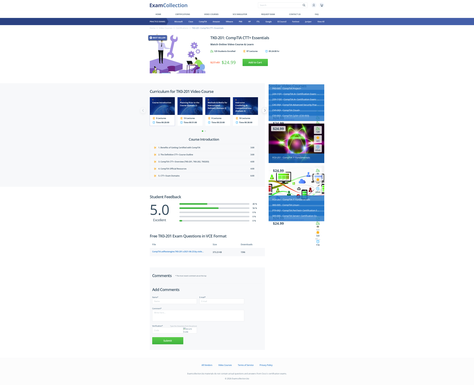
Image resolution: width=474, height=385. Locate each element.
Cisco (190, 21)
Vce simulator (240, 14)
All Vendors (207, 365)
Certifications (182, 14)
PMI (240, 21)
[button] (202, 131)
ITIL (258, 21)
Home (158, 14)
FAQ (317, 14)
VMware (229, 21)
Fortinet (295, 21)
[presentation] (143, 110)
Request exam (268, 14)
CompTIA (203, 21)
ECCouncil (281, 21)
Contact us (295, 14)
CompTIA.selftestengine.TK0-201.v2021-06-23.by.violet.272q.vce (178, 251)
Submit (167, 340)
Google (269, 21)
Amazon (216, 21)
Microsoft (178, 21)
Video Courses (211, 14)
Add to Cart (255, 62)
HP (249, 21)
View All (320, 21)
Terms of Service (246, 365)
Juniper (308, 21)
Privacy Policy (266, 365)
